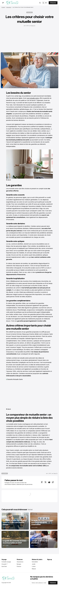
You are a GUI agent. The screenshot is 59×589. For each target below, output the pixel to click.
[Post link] (15, 521)
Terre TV (33, 25)
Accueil (3, 7)
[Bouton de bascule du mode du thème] (44, 2)
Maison (34, 569)
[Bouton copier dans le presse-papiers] (52, 482)
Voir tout (30, 509)
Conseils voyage (6, 562)
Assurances (20, 562)
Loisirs (33, 566)
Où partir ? (4, 564)
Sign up (49, 559)
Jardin (33, 564)
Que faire (4, 566)
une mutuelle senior (33, 98)
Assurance (8, 7)
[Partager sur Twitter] (45, 482)
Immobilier (35, 562)
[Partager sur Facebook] (41, 482)
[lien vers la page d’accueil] (12, 3)
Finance (19, 566)
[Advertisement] (29, 39)
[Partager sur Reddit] (49, 482)
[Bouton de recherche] (40, 3)
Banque (19, 564)
